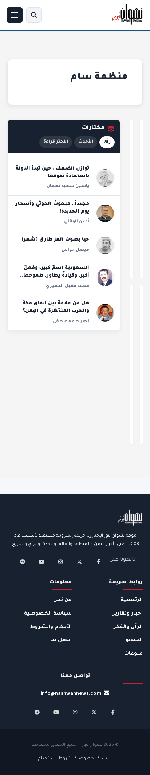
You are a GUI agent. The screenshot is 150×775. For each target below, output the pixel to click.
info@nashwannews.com (71, 694)
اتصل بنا (61, 640)
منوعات (133, 654)
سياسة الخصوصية (48, 613)
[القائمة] (15, 15)
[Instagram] (60, 562)
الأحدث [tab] (85, 142)
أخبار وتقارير (127, 613)
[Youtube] (41, 562)
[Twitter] (79, 562)
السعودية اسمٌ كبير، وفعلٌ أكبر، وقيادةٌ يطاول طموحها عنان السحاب (56, 276)
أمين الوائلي (76, 221)
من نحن (62, 600)
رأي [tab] (107, 142)
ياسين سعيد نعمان (68, 186)
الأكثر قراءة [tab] (55, 142)
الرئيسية (132, 600)
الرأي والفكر (128, 627)
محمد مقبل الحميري (67, 286)
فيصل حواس (75, 250)
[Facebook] (98, 562)
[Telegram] (22, 562)
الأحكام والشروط (51, 627)
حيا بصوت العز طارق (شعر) (55, 239)
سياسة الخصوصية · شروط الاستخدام (75, 758)
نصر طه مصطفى (71, 321)
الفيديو (134, 640)
